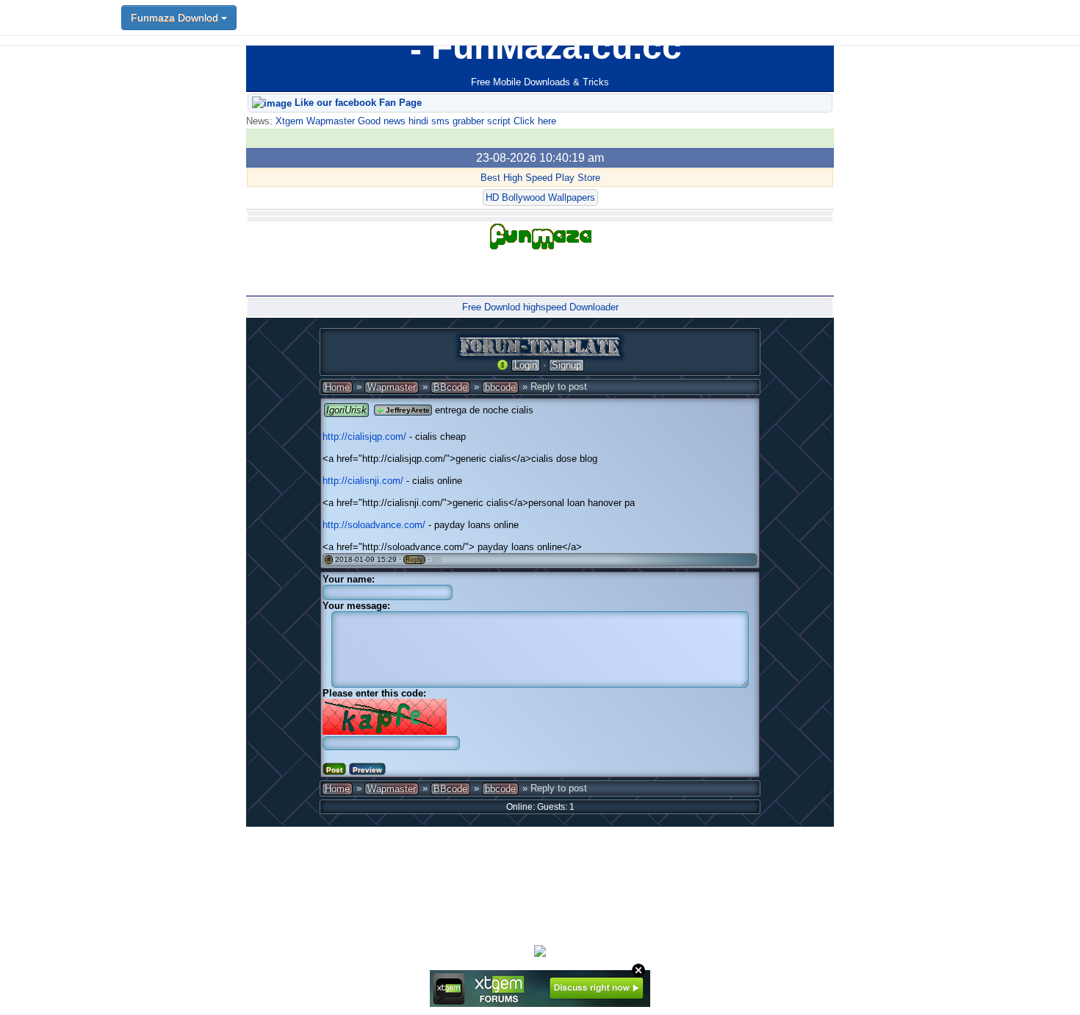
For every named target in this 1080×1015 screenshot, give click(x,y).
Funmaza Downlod (176, 18)
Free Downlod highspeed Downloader (540, 307)
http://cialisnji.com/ (363, 480)
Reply (414, 559)
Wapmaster (391, 387)
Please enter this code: (374, 693)
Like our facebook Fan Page (357, 102)
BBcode (450, 387)
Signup (566, 365)
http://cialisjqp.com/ (364, 436)
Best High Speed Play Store (540, 177)
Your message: (356, 605)
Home (337, 387)
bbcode (500, 387)
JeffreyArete (407, 410)
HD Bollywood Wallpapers (540, 197)
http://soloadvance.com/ (374, 524)
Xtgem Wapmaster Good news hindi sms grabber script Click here (414, 121)
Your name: (349, 579)
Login (525, 365)
